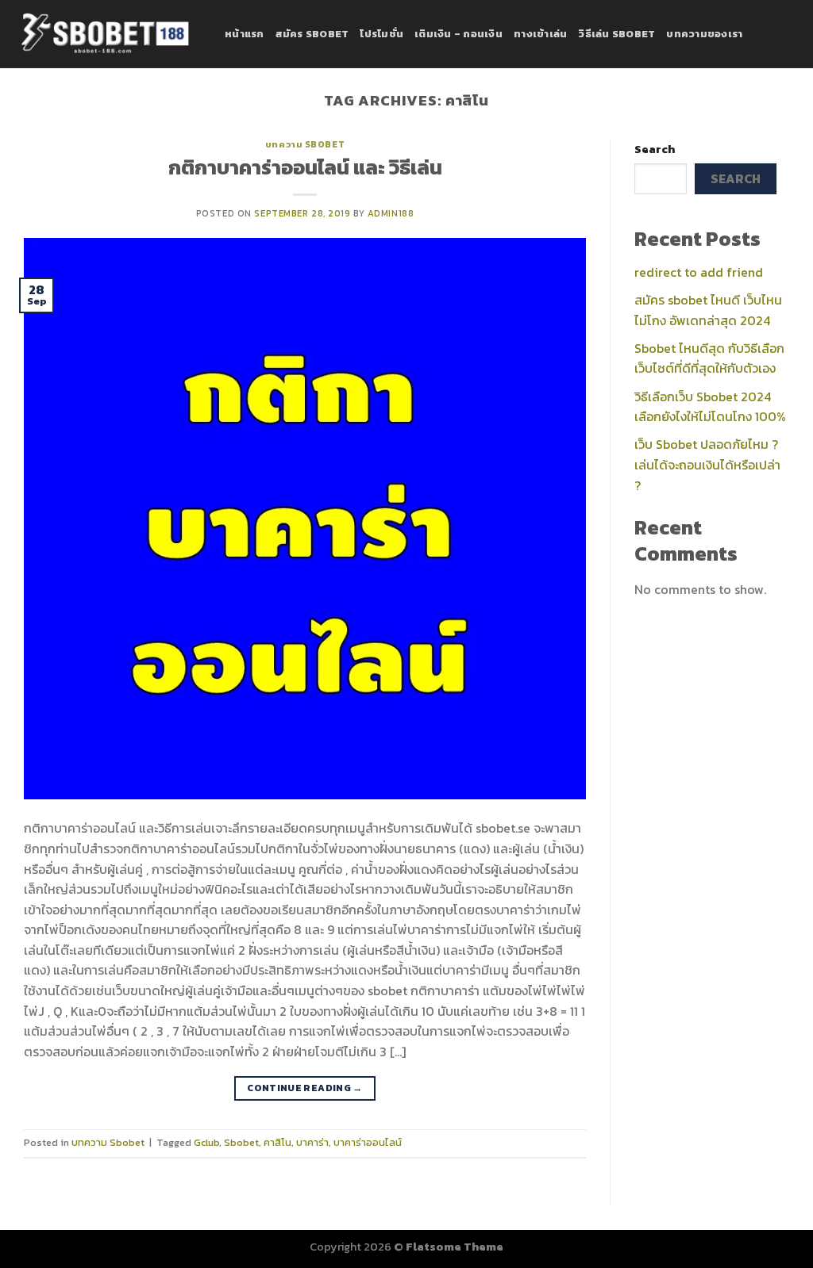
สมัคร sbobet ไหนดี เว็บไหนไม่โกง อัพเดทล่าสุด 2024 (708, 310)
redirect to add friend (698, 272)
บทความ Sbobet (305, 144)
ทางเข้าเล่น (540, 33)
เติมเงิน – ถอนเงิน (458, 33)
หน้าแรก (244, 33)
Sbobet (241, 1142)
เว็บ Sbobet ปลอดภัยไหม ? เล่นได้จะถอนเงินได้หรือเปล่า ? (707, 464)
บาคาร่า (312, 1142)
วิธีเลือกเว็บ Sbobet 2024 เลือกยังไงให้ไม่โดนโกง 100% (710, 407)
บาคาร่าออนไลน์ (367, 1142)
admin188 (391, 213)
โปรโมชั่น (381, 33)
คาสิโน (277, 1142)
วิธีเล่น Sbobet (616, 33)
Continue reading (305, 1088)
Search (654, 149)
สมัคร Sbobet (312, 33)
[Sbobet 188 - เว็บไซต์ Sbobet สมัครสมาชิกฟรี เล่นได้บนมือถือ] (106, 34)
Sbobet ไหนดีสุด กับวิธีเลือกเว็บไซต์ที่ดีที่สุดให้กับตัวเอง (709, 358)
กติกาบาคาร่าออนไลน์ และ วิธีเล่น (305, 167)
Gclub (206, 1142)
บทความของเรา (704, 33)
